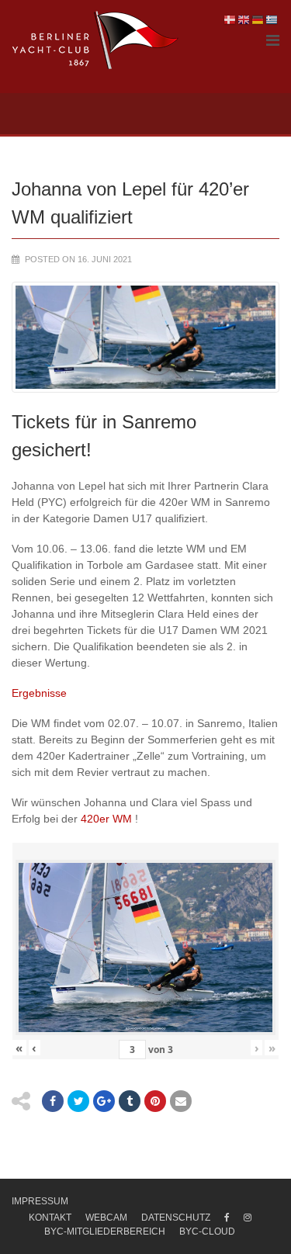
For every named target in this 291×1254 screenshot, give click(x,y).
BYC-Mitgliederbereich (104, 1231)
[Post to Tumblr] (129, 1101)
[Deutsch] (258, 19)
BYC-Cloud (207, 1231)
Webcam (106, 1217)
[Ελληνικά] (272, 19)
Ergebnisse (39, 693)
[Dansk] (230, 19)
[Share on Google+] (104, 1101)
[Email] (181, 1101)
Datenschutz (175, 1217)
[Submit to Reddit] (155, 1101)
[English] (244, 19)
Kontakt (50, 1217)
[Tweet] (78, 1101)
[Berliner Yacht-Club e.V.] (96, 40)
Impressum (40, 1201)
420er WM (106, 818)
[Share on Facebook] (53, 1101)
